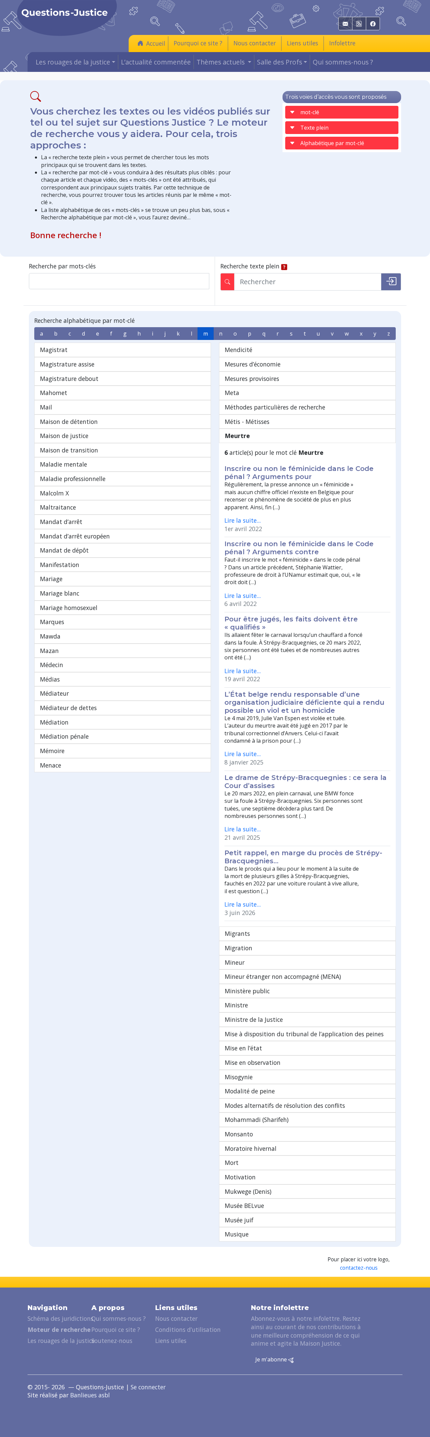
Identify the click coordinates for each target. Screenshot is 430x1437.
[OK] (391, 281)
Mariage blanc (59, 593)
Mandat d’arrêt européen (75, 536)
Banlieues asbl (90, 1395)
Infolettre (342, 43)
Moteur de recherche (59, 1329)
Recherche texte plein (250, 266)
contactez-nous (359, 1267)
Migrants (237, 933)
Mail (46, 407)
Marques (52, 622)
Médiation (54, 722)
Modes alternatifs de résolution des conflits (285, 1105)
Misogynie (239, 1077)
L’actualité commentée (156, 62)
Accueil (155, 43)
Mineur (235, 962)
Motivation (240, 1177)
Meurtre (237, 436)
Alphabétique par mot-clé (332, 143)
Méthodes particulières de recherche (275, 407)
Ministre (236, 1005)
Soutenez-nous (111, 1341)
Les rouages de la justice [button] (73, 62)
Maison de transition (69, 450)
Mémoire (52, 751)
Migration (238, 948)
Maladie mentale (63, 464)
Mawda (50, 636)
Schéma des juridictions (60, 1318)
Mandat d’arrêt (61, 522)
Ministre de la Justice (254, 1019)
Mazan (49, 651)
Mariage (51, 579)
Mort (232, 1163)
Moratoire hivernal (250, 1148)
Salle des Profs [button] (279, 62)
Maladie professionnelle (72, 479)
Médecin (51, 665)
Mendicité (238, 350)
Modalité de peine (250, 1091)
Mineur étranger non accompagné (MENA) (283, 976)
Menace (50, 765)
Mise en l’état (243, 1048)
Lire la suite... (242, 520)
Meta (232, 393)
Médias (50, 679)
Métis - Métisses (247, 422)
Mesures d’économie (253, 364)
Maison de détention (69, 422)
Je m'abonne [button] (271, 1359)
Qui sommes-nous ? (343, 62)
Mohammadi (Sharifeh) (257, 1120)
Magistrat (54, 350)
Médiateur (54, 693)
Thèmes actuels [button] (221, 62)
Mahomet (53, 393)
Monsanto (239, 1134)
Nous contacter (254, 43)
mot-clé (309, 112)
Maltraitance (58, 507)
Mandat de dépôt (64, 550)
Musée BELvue (244, 1206)
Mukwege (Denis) (248, 1191)
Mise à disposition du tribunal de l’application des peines (304, 1034)
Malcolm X (54, 493)
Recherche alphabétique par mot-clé (84, 320)
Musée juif (239, 1220)
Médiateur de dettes (68, 708)
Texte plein (314, 127)
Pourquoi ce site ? (198, 43)
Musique (237, 1234)
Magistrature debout (69, 379)
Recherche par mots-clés (62, 266)
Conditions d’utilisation (188, 1329)
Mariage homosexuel (68, 608)
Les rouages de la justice (61, 1341)
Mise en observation (253, 1062)
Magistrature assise (67, 364)
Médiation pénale (64, 736)
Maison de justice (64, 436)
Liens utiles (302, 43)
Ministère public (247, 991)
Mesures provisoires (252, 379)
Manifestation (59, 565)
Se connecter (148, 1387)
